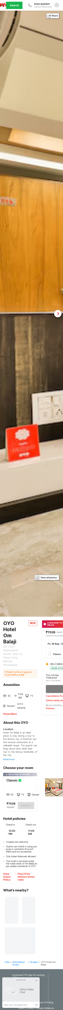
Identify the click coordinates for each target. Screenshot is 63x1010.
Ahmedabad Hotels (18, 963)
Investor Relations (45, 1008)
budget (34, 962)
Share (55, 15)
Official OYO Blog (44, 1002)
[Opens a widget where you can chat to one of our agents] (21, 992)
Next (57, 313)
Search (14, 5)
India (7, 962)
